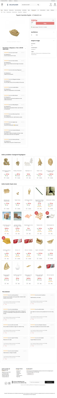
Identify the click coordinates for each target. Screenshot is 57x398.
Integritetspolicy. (42, 384)
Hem (1, 12)
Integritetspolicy (19, 375)
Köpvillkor (18, 372)
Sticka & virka (11, 10)
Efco (32, 45)
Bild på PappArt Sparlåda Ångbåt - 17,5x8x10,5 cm (13, 41)
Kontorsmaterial (42, 10)
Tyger (29, 10)
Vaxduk (48, 10)
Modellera (52, 10)
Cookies (17, 374)
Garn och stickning (18, 10)
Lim (38, 10)
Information (53, 0)
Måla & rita (6, 10)
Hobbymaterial (33, 10)
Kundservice (18, 370)
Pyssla (2, 10)
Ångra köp (18, 376)
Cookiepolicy (18, 373)
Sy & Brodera (24, 10)
